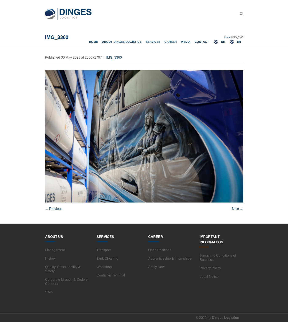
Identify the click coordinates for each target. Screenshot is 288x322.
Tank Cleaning (107, 258)
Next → (237, 209)
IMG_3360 (114, 57)
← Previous (53, 209)
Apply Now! (157, 267)
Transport (104, 250)
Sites (49, 292)
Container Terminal (111, 275)
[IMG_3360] (144, 136)
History (50, 258)
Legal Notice (209, 276)
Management (55, 250)
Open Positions (159, 250)
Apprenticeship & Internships (169, 258)
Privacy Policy (210, 268)
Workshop (104, 267)
